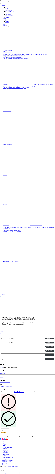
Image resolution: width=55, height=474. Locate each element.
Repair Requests (14, 88)
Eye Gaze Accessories (8, 14)
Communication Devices (5, 462)
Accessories (5, 446)
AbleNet (1, 330)
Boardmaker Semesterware (7, 52)
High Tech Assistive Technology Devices (7, 460)
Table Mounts (7, 21)
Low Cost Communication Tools (9, 11)
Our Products (3, 5)
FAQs (15, 56)
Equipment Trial (14, 55)
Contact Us (3, 294)
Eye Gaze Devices (7, 9)
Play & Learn (5, 25)
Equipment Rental (5, 450)
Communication (5, 6)
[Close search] (8, 1)
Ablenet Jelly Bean (4, 459)
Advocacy (4, 290)
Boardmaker (5, 51)
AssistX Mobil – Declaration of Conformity (6, 386)
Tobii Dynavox (2, 329)
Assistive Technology (19, 392)
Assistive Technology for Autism (6, 461)
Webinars (4, 455)
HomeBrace (1, 332)
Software (4, 23)
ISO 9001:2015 (2, 377)
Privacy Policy (9, 466)
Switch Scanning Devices (8, 10)
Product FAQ (5, 175)
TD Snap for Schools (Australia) (7, 50)
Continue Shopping (4, 473)
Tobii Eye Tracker (4, 463)
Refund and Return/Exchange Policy (8, 457)
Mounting (4, 18)
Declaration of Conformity (49, 338)
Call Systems (7, 17)
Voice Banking (5, 49)
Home (1, 295)
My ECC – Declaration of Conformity (5, 382)
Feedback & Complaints (15, 466)
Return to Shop (7, 471)
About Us (11, 230)
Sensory (4, 24)
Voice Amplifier (7, 12)
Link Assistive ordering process (7, 144)
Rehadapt (1, 331)
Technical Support (15, 58)
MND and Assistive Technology (7, 111)
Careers (3, 291)
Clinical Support (28, 84)
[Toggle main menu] (0, 0)
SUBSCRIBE (3, 432)
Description (25, 54)
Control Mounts (7, 22)
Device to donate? (12, 57)
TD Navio (6, 8)
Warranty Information (22, 225)
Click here (1, 367)
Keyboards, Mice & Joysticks (9, 15)
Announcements (25, 257)
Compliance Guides (11, 261)
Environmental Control (8, 16)
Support (3, 453)
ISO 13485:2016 (2, 373)
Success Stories (12, 232)
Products (3, 441)
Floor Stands (7, 20)
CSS (0, 333)
